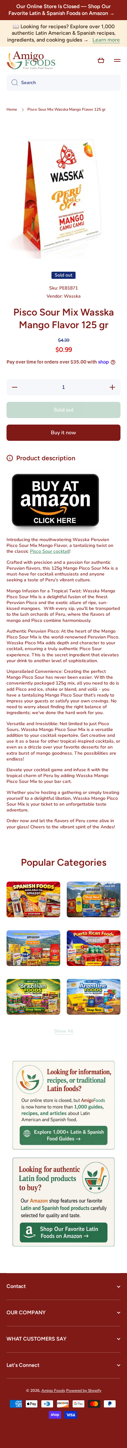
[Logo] (31, 60)
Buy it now (63, 432)
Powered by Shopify (83, 1390)
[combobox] (63, 83)
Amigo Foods (53, 1390)
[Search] (12, 83)
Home (12, 109)
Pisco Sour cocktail (49, 551)
